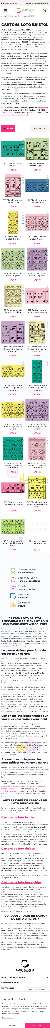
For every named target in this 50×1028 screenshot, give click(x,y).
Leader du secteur (27, 569)
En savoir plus (7, 1018)
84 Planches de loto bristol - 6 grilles (37, 238)
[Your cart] (44, 10)
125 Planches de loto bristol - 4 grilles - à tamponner (12, 387)
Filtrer (10, 128)
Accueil (4, 16)
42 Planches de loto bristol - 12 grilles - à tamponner (37, 465)
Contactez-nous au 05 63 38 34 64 (37, 3)
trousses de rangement (36, 786)
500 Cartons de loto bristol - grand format (13, 503)
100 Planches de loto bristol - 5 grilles (13, 238)
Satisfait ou (23, 594)
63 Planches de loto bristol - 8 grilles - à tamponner (37, 426)
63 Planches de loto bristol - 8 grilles (13, 274)
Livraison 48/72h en (27, 577)
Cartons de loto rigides (18, 848)
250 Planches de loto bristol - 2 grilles (37, 164)
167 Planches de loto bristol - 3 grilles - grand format (37, 504)
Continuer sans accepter (37, 989)
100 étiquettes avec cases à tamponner (37, 542)
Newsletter (7, 988)
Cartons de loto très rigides (21, 882)
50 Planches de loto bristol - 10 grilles (37, 274)
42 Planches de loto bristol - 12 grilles (13, 311)
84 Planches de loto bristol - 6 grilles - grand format (13, 543)
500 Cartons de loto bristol (13, 164)
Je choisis (12, 1025)
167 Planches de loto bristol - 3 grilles (13, 201)
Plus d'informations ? (13, 977)
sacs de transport (8, 788)
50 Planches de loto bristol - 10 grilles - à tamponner (13, 465)
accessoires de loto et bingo (14, 786)
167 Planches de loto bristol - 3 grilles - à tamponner (37, 349)
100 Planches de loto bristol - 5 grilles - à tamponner (37, 387)
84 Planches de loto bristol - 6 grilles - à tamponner (13, 426)
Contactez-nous (10, 982)
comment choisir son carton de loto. (15, 115)
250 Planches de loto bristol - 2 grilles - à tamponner (13, 349)
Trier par (37, 129)
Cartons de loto (14, 16)
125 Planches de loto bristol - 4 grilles (37, 201)
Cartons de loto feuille (17, 817)
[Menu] (5, 10)
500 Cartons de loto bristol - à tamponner (37, 311)
